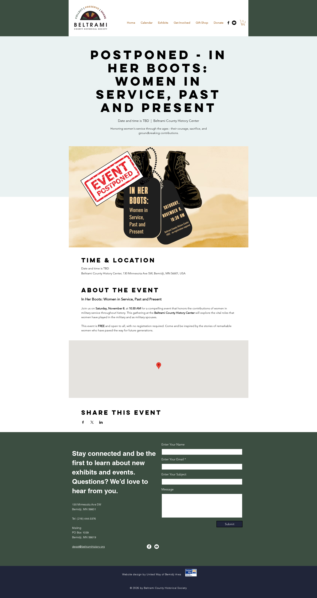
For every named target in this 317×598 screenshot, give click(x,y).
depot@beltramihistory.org (88, 546)
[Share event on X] (92, 422)
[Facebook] (228, 23)
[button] (243, 22)
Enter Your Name (173, 444)
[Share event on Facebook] (83, 422)
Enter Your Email (172, 459)
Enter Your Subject (173, 474)
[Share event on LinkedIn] (101, 422)
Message (167, 489)
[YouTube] (234, 23)
